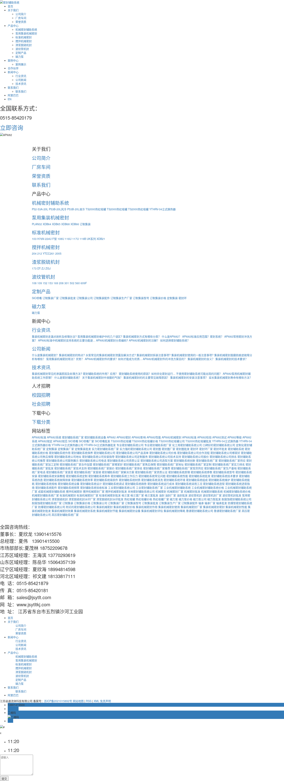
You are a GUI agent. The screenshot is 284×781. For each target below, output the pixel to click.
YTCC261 (48, 253)
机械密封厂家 (175, 491)
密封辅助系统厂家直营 (59, 472)
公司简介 (20, 14)
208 (61, 283)
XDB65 (56, 224)
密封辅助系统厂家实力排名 (228, 464)
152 (45, 283)
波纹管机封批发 (231, 495)
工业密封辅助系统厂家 (149, 487)
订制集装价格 (158, 298)
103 (34, 239)
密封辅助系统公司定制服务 (131, 457)
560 (77, 283)
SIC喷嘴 (37, 298)
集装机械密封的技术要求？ (231, 359)
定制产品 (20, 53)
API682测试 (219, 437)
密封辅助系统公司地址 (67, 457)
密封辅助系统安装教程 (51, 476)
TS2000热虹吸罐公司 (172, 441)
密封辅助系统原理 (179, 472)
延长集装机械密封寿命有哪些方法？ (230, 377)
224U (48, 239)
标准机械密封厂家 (87, 495)
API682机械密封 (171, 437)
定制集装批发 (83, 449)
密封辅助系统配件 (46, 487)
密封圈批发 (183, 449)
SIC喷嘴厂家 (86, 441)
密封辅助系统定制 (77, 476)
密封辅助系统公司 (104, 453)
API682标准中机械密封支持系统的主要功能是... (66, 340)
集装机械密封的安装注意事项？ (189, 377)
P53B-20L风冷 (57, 209)
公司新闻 (20, 80)
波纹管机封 (22, 49)
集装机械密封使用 (169, 507)
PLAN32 (37, 224)
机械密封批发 (192, 491)
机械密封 (161, 491)
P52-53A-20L (40, 209)
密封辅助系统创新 (184, 460)
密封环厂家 (206, 449)
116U (68, 239)
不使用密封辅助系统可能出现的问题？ (199, 374)
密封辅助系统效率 (82, 480)
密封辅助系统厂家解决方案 (118, 472)
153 (50, 283)
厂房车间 (20, 18)
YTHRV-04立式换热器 (162, 209)
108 (34, 283)
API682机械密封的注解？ (144, 340)
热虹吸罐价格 (144, 499)
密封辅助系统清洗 (152, 480)
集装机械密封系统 (85, 511)
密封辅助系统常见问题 (152, 476)
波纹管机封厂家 (212, 495)
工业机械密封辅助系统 (177, 487)
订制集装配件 (102, 298)
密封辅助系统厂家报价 (101, 468)
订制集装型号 (141, 298)
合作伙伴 (13, 68)
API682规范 (60, 441)
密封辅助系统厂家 (73, 437)
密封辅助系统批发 (199, 476)
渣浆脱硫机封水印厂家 (82, 499)
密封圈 (157, 449)
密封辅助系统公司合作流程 (193, 453)
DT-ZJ (41, 268)
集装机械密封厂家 (191, 507)
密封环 (183, 298)
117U (75, 239)
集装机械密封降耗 (174, 511)
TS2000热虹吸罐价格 (145, 441)
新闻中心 (13, 72)
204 (34, 253)
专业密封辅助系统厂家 (157, 445)
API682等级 (234, 437)
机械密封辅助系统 (26, 29)
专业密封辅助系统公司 (130, 445)
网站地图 (78, 701)
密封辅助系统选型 (214, 484)
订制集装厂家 (51, 298)
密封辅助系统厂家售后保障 (139, 464)
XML (96, 701)
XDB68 (65, 224)
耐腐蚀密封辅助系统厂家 (47, 503)
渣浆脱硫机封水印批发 (109, 499)
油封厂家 (170, 495)
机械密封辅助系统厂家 (45, 495)
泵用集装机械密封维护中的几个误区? (99, 336)
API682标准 (39, 437)
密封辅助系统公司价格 (162, 453)
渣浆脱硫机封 (23, 45)
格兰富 (126, 495)
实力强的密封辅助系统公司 (136, 449)
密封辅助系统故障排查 (57, 480)
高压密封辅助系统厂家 (65, 515)
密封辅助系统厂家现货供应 (187, 468)
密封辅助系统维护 (219, 480)
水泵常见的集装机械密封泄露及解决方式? (111, 355)
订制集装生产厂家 (121, 298)
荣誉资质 (20, 22)
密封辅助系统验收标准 (93, 487)
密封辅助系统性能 (177, 476)
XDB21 (101, 239)
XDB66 (75, 224)
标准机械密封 (23, 37)
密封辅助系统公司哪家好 (225, 453)
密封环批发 (220, 449)
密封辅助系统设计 (91, 484)
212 (39, 253)
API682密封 (123, 437)
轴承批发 (221, 503)
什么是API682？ (171, 336)
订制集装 (85, 224)
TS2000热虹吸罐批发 (198, 441)
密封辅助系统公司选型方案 (156, 460)
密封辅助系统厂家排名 (128, 468)
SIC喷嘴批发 (102, 441)
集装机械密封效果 (62, 511)
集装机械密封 (104, 507)
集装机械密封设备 (129, 511)
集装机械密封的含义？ (201, 359)
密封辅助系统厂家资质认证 (151, 472)
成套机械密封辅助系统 (51, 491)
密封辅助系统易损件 (106, 480)
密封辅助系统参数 (201, 472)
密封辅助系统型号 (224, 472)
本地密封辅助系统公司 (141, 491)
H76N (40, 239)
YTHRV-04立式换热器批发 (100, 445)
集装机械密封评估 (152, 511)
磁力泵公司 (200, 499)
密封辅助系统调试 (113, 484)
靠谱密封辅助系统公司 (199, 511)
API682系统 (54, 437)
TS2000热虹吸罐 (96, 209)
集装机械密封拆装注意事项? (154, 355)
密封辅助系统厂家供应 (232, 460)
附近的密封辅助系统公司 (81, 507)
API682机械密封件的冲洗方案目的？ (165, 359)
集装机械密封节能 (107, 511)
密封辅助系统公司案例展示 (62, 460)
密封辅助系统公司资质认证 (123, 460)
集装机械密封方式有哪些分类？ (142, 336)
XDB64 (47, 224)
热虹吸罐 (129, 499)
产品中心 (13, 25)
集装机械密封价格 (124, 507)
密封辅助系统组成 (197, 480)
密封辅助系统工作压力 (124, 476)
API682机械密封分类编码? (112, 340)
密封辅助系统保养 (82, 453)
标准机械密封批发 (110, 495)
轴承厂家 (210, 503)
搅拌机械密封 (23, 41)
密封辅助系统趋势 (136, 484)
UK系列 (91, 239)
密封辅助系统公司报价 (195, 457)
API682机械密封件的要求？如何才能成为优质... (113, 359)
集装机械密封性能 (236, 507)
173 (34, 268)
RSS (88, 701)
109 (39, 283)
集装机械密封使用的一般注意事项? (192, 355)
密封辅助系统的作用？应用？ (100, 374)
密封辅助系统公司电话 (92, 460)
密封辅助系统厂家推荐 (156, 468)
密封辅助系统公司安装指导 (98, 457)
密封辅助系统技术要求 (224, 476)
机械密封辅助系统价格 (237, 491)
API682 (111, 437)
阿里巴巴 (13, 95)
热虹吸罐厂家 (161, 499)
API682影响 (139, 437)
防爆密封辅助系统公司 (51, 507)
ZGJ (48, 268)
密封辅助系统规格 (46, 484)
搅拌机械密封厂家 (94, 491)
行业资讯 (20, 76)
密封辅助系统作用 (60, 453)
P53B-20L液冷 (76, 209)
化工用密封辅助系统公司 (187, 445)
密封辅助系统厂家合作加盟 (76, 464)
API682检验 (204, 437)
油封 (161, 495)
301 (66, 283)
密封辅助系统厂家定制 (198, 464)
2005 (58, 253)
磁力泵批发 (214, 499)
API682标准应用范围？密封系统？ (203, 336)
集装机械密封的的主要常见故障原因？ (146, 377)
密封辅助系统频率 (68, 487)
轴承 (201, 503)
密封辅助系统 (236, 449)
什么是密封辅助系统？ (67, 377)
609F (84, 283)
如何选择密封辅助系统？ (175, 340)
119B (83, 239)
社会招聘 (41, 403)
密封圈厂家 (168, 449)
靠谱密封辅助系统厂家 (227, 511)
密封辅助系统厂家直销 (87, 472)
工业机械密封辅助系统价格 (207, 487)
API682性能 (154, 437)
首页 (10, 6)
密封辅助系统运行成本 (160, 484)
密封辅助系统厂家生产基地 (220, 468)
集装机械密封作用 (146, 507)
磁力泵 (19, 56)
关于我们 (13, 10)
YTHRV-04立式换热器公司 (67, 445)
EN (9, 99)
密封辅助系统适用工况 (188, 484)
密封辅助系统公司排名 (223, 457)
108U (61, 239)
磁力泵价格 (185, 499)
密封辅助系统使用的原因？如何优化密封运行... (147, 374)
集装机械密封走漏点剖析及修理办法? (54, 336)
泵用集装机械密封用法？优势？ (65, 359)
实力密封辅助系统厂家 (105, 449)
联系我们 (13, 87)
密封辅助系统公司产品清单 (132, 453)
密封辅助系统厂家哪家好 (108, 464)
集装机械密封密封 (214, 507)
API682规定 (45, 441)
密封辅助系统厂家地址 (170, 464)
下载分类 (41, 421)
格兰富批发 (151, 495)
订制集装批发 (68, 298)
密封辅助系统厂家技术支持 (70, 468)
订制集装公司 (85, 298)
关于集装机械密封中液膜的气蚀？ (102, 377)
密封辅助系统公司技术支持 (165, 457)
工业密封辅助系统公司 (121, 487)
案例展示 (20, 64)
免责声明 (105, 701)
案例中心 (13, 60)
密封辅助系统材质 (129, 480)
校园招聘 (41, 394)
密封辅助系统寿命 (99, 476)
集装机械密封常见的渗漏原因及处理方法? (57, 374)
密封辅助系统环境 (174, 480)
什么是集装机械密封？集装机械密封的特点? (58, 355)
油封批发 (182, 495)
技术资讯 (20, 84)
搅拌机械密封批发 (116, 491)
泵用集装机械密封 (26, 33)
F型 (54, 239)
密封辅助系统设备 (95, 437)
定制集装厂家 (66, 449)
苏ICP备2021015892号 (58, 701)
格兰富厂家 (137, 495)
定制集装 (172, 298)
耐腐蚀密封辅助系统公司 (236, 499)
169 (56, 283)
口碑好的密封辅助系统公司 (219, 445)
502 (72, 283)
